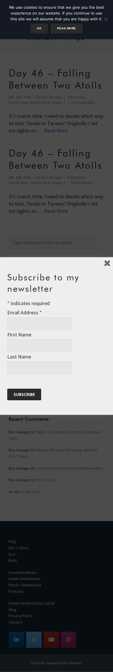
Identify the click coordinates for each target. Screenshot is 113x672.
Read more (66, 28)
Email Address (24, 312)
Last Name (19, 356)
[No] (106, 19)
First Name (19, 334)
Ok (39, 28)
